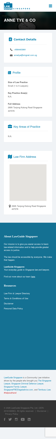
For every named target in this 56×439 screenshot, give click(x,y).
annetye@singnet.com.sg (25, 55)
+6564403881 (20, 49)
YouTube (23, 419)
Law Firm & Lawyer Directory (17, 293)
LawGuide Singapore (13, 377)
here (33, 276)
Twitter (10, 419)
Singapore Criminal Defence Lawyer (27, 383)
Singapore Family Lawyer (15, 386)
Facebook (4, 419)
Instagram (16, 419)
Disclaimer (8, 303)
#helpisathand (10, 392)
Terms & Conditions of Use (16, 298)
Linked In (29, 419)
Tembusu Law (44, 389)
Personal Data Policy (13, 308)
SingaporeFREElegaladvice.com (18, 389)
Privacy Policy (11, 413)
